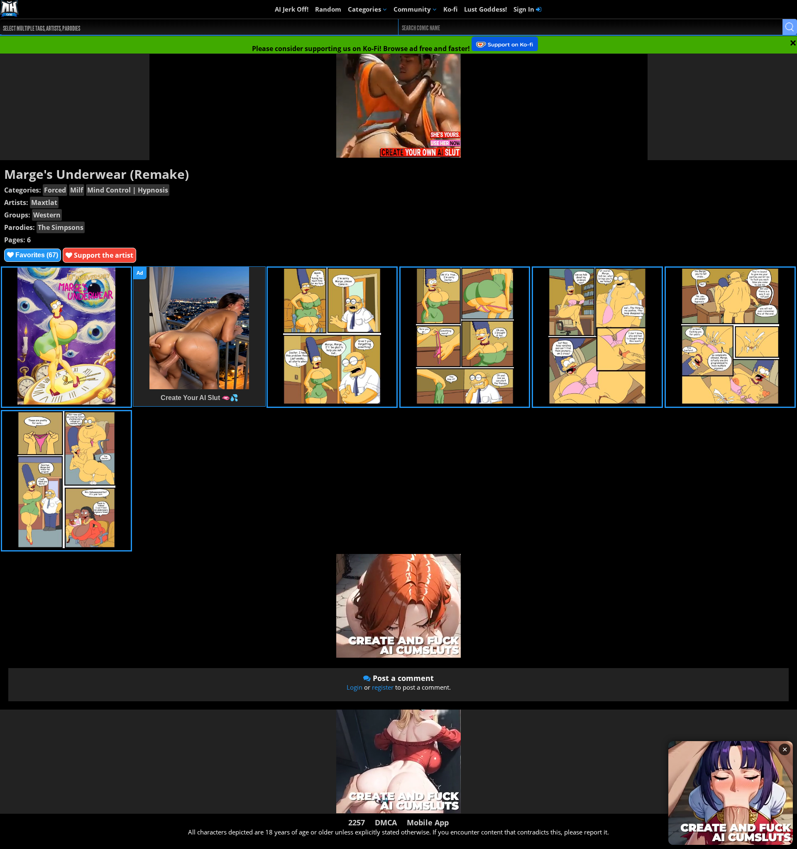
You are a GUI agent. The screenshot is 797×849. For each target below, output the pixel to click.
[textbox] (181, 27)
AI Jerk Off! (291, 9)
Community (413, 9)
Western (47, 215)
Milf (76, 190)
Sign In (524, 9)
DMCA (386, 822)
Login (354, 687)
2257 (356, 822)
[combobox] (179, 27)
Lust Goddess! (485, 9)
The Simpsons (60, 227)
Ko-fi (450, 9)
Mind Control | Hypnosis (127, 190)
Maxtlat (44, 202)
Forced (55, 190)
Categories (365, 9)
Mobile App (428, 822)
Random (328, 9)
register (383, 687)
